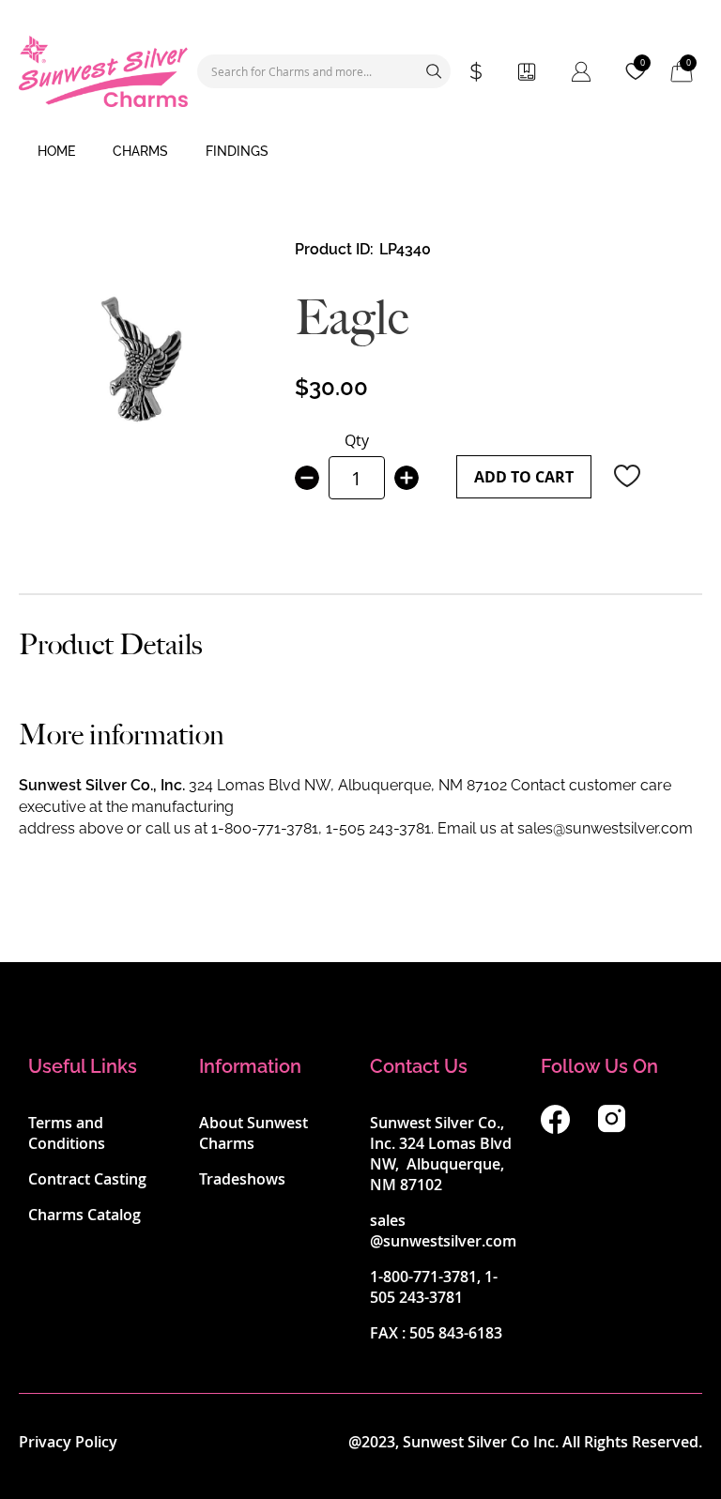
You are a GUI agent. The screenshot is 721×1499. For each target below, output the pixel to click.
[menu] (360, 152)
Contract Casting (87, 1179)
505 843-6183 (455, 1333)
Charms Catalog (84, 1214)
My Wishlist (642, 63)
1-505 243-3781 (378, 828)
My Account (581, 71)
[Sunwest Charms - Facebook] (555, 1128)
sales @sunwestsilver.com (443, 1230)
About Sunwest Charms (253, 1133)
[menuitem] (56, 152)
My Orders (526, 71)
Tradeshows (242, 1179)
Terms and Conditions (66, 1133)
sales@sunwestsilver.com (605, 828)
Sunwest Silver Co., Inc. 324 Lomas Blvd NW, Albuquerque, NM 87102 (441, 1153)
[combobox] (324, 71)
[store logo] (103, 71)
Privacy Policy (68, 1441)
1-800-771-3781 (264, 828)
